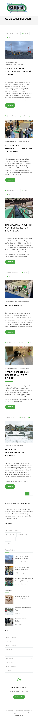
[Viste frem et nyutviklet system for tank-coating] (19, 129)
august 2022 (19, 654)
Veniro (9, 445)
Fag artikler (10, 534)
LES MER (10, 105)
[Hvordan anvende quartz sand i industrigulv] (9, 599)
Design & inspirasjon (13, 530)
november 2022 (19, 645)
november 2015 (19, 666)
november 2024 (19, 637)
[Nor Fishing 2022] (19, 289)
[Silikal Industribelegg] (17, 7)
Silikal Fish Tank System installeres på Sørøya (18, 71)
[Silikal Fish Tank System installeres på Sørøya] (19, 50)
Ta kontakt (19, 697)
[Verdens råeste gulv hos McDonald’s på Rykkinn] (19, 355)
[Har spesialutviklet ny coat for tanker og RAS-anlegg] (19, 208)
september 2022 (19, 649)
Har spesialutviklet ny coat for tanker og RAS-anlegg (18, 228)
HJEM (12, 22)
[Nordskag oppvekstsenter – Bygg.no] (19, 431)
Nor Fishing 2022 (14, 305)
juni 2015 (19, 670)
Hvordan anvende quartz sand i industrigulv (22, 598)
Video (8, 543)
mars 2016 (19, 658)
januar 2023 (19, 641)
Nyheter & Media (12, 64)
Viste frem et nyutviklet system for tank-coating (18, 148)
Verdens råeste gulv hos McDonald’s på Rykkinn (17, 375)
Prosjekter (21, 64)
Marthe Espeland (12, 62)
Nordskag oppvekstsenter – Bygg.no (15, 452)
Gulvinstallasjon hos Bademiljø (21, 620)
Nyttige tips (10, 539)
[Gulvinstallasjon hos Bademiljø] (9, 622)
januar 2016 (19, 662)
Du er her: (8, 22)
